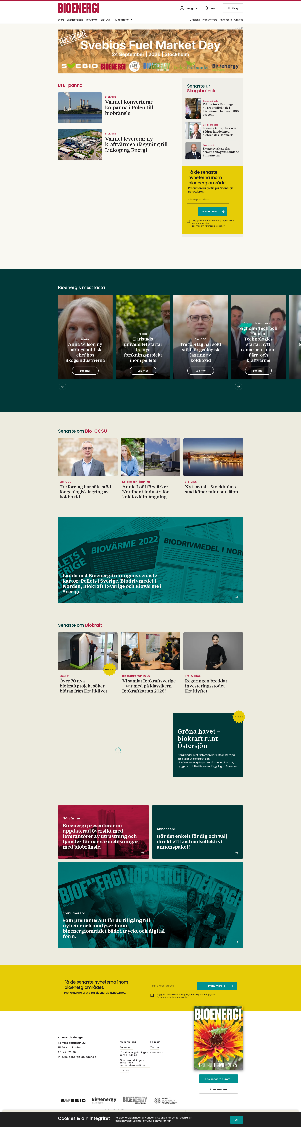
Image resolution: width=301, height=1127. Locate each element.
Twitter (154, 1047)
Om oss (238, 20)
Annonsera (226, 20)
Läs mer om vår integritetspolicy (208, 225)
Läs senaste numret (218, 1079)
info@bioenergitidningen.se (77, 1057)
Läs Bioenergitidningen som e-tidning (134, 1054)
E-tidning (195, 20)
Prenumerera (210, 20)
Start (61, 20)
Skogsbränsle (75, 20)
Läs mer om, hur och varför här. (152, 1121)
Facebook (156, 1052)
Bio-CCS (105, 20)
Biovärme (92, 20)
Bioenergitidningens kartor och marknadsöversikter (132, 1063)
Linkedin (155, 1042)
